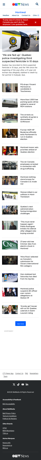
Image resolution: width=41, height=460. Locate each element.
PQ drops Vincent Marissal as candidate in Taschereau (28, 87)
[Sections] (4, 4)
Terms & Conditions (9, 416)
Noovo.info (6, 443)
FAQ (26, 373)
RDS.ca (5, 448)
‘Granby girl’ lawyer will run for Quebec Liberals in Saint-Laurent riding (28, 309)
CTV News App (8, 373)
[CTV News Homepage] (20, 4)
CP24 (5, 428)
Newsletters (34, 373)
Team (5, 376)
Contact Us (26, 15)
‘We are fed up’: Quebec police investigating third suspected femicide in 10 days (20, 58)
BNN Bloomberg (8, 431)
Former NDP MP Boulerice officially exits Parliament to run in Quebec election (28, 134)
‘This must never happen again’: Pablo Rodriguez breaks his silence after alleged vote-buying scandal (28, 227)
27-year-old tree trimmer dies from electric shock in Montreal (28, 245)
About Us (15, 15)
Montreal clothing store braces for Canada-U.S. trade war (28, 180)
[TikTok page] (18, 384)
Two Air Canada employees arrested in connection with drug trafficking (29, 165)
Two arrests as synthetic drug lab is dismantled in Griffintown (29, 118)
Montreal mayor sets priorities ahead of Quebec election (29, 149)
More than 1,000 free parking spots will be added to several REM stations (29, 103)
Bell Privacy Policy (9, 413)
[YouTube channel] (22, 384)
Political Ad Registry (10, 419)
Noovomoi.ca (7, 445)
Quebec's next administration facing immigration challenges (28, 210)
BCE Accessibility (9, 404)
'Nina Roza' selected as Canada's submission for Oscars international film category (29, 261)
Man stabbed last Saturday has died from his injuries (28, 276)
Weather (6, 15)
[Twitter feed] (14, 384)
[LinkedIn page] (27, 384)
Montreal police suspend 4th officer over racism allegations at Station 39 (28, 293)
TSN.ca (5, 433)
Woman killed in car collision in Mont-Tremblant (28, 194)
